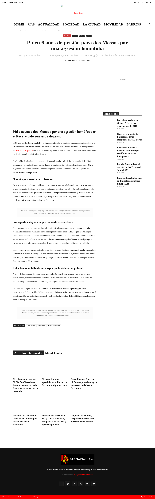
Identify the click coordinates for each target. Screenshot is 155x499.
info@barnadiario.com (83, 475)
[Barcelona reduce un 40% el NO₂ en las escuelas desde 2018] (109, 123)
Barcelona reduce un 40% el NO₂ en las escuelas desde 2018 (127, 123)
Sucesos (31, 31)
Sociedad (71, 24)
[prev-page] (14, 429)
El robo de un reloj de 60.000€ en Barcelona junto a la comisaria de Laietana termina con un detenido (26, 385)
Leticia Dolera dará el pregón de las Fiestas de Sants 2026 (129, 167)
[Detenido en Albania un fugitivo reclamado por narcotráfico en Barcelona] (26, 404)
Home (19, 24)
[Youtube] (147, 2)
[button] (150, 25)
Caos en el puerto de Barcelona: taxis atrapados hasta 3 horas (129, 136)
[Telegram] (90, 70)
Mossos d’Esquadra (24, 150)
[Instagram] (135, 2)
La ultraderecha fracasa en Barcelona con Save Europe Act (129, 181)
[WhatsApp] (84, 70)
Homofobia (41, 325)
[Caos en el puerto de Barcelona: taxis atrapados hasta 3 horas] (109, 136)
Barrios (134, 24)
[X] (143, 2)
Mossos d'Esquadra (53, 325)
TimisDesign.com (36, 497)
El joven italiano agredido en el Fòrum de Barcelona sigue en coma (54, 382)
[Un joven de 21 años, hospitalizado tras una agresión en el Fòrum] (84, 404)
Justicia (89, 36)
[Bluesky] (151, 2)
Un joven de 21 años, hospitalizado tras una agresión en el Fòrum (82, 418)
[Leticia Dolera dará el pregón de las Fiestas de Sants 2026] (109, 167)
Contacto (150, 497)
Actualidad (48, 24)
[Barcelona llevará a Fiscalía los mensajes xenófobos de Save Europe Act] (109, 150)
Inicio (14, 31)
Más (31, 24)
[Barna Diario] (77, 13)
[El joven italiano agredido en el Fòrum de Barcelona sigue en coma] (55, 368)
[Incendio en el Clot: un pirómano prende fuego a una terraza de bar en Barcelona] (84, 368)
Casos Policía (31, 325)
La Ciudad (92, 24)
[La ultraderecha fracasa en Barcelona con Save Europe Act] (109, 180)
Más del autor (53, 353)
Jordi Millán (71, 60)
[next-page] (18, 429)
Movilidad (113, 24)
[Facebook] (131, 2)
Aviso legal (141, 497)
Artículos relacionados (28, 353)
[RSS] (139, 2)
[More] (95, 70)
